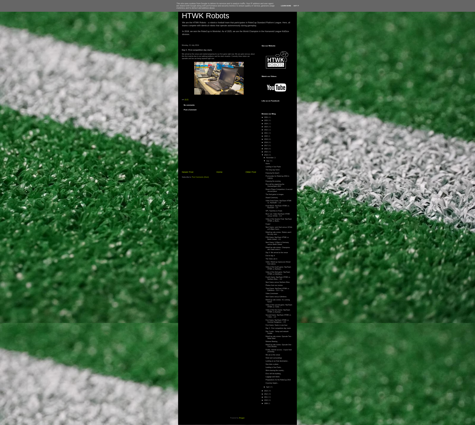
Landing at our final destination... (277, 361)
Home (219, 172)
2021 (266, 133)
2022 (266, 130)
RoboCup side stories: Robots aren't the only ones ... (278, 233)
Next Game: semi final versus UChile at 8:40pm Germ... (279, 228)
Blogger (241, 418)
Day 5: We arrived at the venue (277, 252)
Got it (296, 6)
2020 (266, 136)
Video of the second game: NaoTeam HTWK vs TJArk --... (279, 306)
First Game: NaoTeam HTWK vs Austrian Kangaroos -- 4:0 (277, 321)
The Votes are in (271, 259)
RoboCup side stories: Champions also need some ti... (278, 248)
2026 (266, 117)
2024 (266, 124)
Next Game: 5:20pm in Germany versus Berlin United (277, 243)
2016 (266, 149)
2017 (266, 145)
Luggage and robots (273, 377)
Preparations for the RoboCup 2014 (278, 380)
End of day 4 (270, 256)
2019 (266, 139)
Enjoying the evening (273, 181)
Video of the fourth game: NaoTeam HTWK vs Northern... (278, 268)
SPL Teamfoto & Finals (274, 211)
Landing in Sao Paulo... (274, 367)
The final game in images (275, 194)
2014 (266, 155)
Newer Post (187, 172)
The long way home (273, 170)
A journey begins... (272, 383)
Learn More (286, 6)
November (270, 158)
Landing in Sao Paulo (273, 167)
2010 (266, 400)
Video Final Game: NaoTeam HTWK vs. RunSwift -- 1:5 (278, 202)
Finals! (268, 224)
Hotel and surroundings (274, 358)
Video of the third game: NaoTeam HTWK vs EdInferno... (278, 273)
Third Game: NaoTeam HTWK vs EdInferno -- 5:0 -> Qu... (277, 289)
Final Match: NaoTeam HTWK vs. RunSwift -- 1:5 (278, 207)
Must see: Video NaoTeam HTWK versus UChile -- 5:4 (278, 215)
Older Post (251, 172)
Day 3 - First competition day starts (278, 328)
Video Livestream (272, 293)
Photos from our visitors (274, 285)
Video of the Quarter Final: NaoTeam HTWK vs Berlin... (279, 220)
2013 (266, 391)
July (268, 161)
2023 (266, 127)
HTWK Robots (205, 16)
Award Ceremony (272, 198)
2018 (266, 142)
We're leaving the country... (275, 370)
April (268, 387)
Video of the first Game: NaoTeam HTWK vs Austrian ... (278, 311)
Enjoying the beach (272, 173)
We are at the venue (273, 355)
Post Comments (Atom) (200, 177)
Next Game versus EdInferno (276, 297)
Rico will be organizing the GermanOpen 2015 (275, 185)
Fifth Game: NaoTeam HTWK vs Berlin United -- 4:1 (277, 238)
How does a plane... (273, 364)
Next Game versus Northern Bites (278, 282)
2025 (266, 120)
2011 (266, 397)
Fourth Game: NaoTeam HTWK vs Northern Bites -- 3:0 (278, 278)
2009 (266, 403)
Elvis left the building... (274, 374)
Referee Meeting (271, 341)
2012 (266, 394)
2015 (266, 152)
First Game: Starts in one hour (276, 325)
